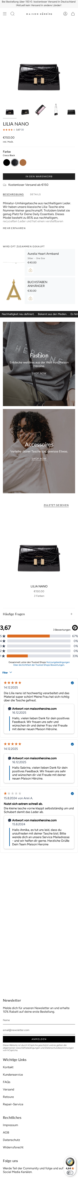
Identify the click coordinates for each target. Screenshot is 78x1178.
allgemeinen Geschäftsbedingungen (21, 1047)
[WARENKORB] (73, 14)
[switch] (70, 1173)
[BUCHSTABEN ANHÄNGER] (14, 290)
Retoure (8, 1097)
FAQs (6, 1082)
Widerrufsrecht (13, 1147)
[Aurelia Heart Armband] (14, 262)
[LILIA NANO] (39, 546)
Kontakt (8, 1067)
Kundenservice (13, 1074)
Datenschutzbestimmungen (59, 1047)
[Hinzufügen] (30, 270)
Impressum (10, 1125)
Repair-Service (13, 1104)
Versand (8, 1089)
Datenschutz (11, 1140)
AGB (6, 1132)
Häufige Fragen (14, 614)
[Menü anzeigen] (4, 14)
